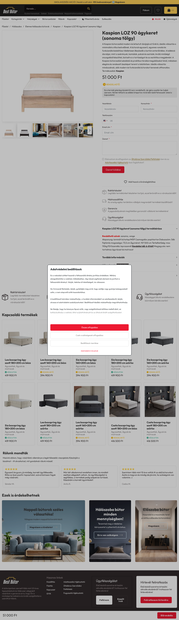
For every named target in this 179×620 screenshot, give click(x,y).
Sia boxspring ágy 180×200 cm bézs (15, 427)
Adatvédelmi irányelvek (89, 351)
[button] (89, 34)
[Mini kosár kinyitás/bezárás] (171, 10)
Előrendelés (167, 615)
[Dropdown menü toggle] (23, 19)
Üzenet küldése (113, 169)
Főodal (5, 26)
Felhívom (104, 600)
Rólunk (61, 19)
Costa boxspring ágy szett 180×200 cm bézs (124, 427)
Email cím (106, 127)
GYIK (49, 593)
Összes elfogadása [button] (89, 327)
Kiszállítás (51, 582)
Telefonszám (107, 115)
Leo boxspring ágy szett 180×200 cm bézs (18, 361)
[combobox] (105, 121)
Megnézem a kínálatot (41, 527)
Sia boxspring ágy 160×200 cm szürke (158, 361)
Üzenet (105, 139)
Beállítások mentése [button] (89, 343)
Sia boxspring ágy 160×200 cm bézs (86, 361)
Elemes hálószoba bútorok (37, 26)
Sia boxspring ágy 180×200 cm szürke (122, 361)
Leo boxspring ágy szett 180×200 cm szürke (51, 425)
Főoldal (5, 19)
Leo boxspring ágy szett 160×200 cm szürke (86, 425)
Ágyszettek (10, 366)
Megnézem (120, 2)
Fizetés (50, 586)
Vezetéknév (107, 103)
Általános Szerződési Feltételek (145, 159)
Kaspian (56, 26)
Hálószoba (17, 26)
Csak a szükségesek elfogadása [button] (89, 335)
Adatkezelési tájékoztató (116, 162)
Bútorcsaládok (49, 19)
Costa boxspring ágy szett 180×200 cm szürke (158, 425)
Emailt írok (120, 600)
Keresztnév (145, 103)
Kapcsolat (71, 19)
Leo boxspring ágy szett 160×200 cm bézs (53, 361)
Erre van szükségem (107, 535)
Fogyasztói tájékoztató (73, 593)
